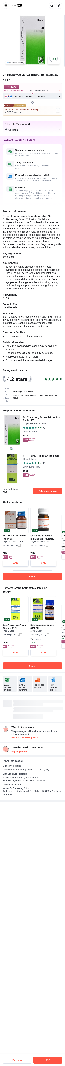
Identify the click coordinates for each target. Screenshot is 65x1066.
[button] (54, 60)
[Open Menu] (6, 5)
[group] (32, 40)
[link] (16, 5)
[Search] (51, 5)
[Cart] (58, 5)
